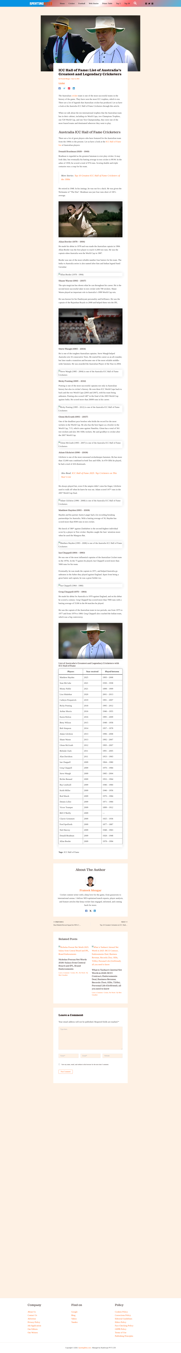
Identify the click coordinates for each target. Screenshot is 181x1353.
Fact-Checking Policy (124, 1325)
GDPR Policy (120, 1329)
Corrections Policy (123, 1315)
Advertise (32, 1319)
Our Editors (33, 1329)
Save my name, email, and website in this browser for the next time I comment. (85, 1064)
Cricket (62, 83)
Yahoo (74, 1319)
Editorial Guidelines (123, 1319)
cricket (75, 96)
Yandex (74, 1322)
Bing (73, 1315)
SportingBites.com (85, 1348)
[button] (135, 3)
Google (74, 1312)
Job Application (34, 1325)
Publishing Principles (124, 1336)
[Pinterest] (69, 88)
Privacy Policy (34, 1322)
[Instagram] (152, 4)
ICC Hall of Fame (71, 852)
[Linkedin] (74, 88)
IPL (77, 973)
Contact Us (32, 1315)
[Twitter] (64, 88)
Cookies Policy (121, 1312)
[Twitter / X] (90, 910)
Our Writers (33, 1332)
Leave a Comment (64, 973)
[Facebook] (146, 4)
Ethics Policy (120, 1322)
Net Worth (82, 973)
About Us (32, 1312)
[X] (149, 4)
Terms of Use (120, 1332)
